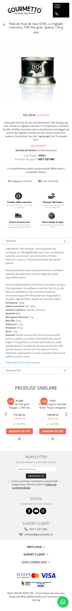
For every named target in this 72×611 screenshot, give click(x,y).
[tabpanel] (36, 72)
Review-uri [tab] (13, 370)
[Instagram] (43, 511)
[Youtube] (36, 511)
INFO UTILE (34, 547)
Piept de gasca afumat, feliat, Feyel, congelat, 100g (53, 405)
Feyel (53, 400)
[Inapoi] (3, 24)
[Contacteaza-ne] (57, 14)
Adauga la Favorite (21, 181)
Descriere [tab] (11, 240)
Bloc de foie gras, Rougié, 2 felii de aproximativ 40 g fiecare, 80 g (19, 405)
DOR (36, 32)
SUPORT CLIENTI (34, 554)
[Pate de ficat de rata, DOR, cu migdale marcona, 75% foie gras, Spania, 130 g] (36, 72)
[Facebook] (29, 511)
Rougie (19, 400)
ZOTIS (30, 596)
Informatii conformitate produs (23, 362)
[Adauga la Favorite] (19, 439)
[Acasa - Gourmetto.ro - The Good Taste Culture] (25, 10)
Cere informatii (50, 181)
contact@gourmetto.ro (38, 534)
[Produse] (58, 7)
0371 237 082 (38, 529)
